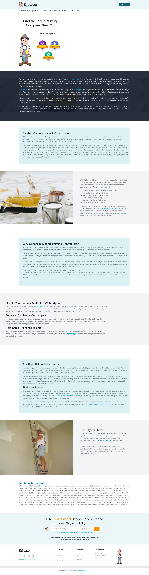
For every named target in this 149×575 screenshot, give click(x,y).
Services (78, 553)
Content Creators (99, 558)
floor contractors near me (98, 404)
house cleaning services (111, 208)
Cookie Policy (60, 560)
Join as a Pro (125, 4)
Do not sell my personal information (82, 558)
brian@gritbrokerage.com (82, 570)
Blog (77, 555)
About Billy (60, 555)
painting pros (78, 90)
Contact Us (60, 558)
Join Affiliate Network (101, 555)
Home (58, 553)
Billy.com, (24, 90)
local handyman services (66, 396)
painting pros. (74, 79)
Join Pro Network (99, 553)
